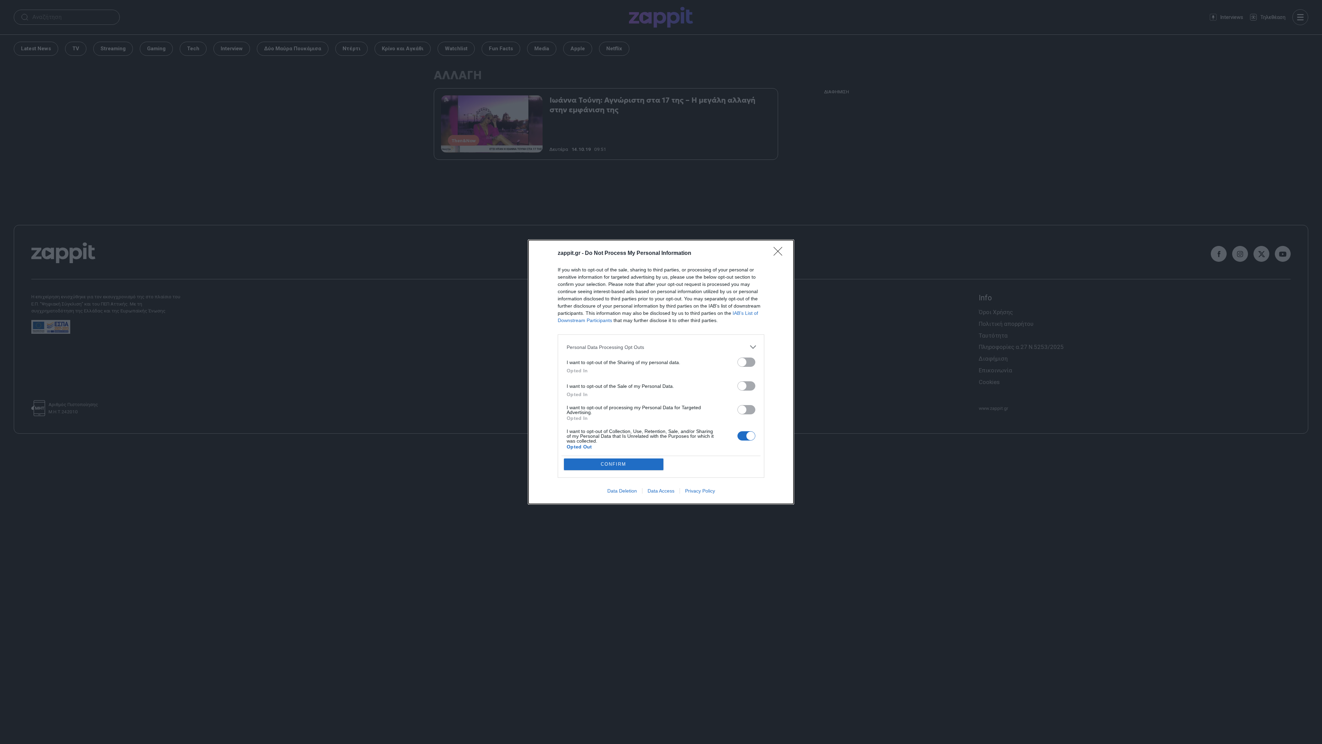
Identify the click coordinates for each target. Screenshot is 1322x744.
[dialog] (661, 372)
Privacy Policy (700, 491)
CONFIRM (613, 464)
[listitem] (661, 347)
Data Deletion (622, 491)
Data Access (661, 491)
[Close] (780, 253)
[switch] (746, 362)
